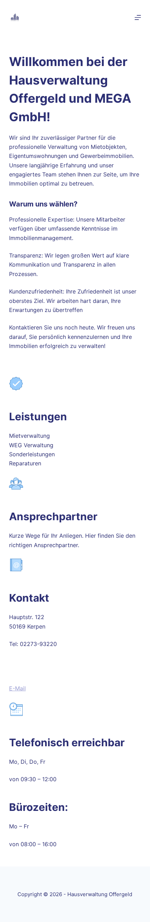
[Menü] (138, 17)
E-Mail (17, 688)
